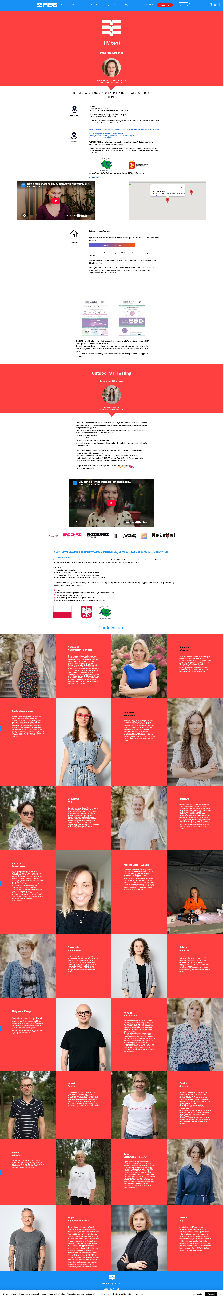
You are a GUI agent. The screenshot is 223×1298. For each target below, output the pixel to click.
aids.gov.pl (94, 177)
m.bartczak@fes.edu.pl (113, 82)
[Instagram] (215, 4)
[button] (73, 536)
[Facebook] (220, 4)
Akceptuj (211, 1294)
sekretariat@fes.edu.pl (112, 1283)
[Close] (219, 1294)
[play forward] (171, 536)
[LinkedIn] (210, 4)
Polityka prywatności (135, 1294)
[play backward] (51, 536)
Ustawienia (197, 1294)
